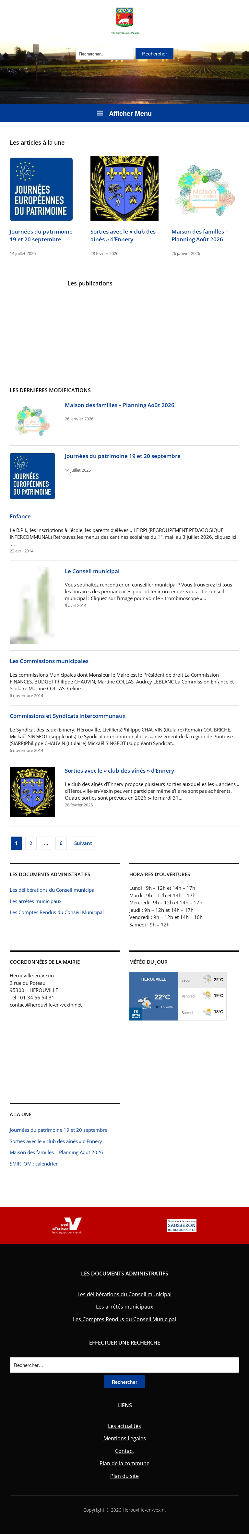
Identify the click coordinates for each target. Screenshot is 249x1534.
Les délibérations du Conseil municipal (53, 890)
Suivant (83, 843)
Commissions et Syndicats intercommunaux (67, 715)
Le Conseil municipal (92, 571)
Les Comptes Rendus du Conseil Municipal (57, 912)
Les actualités (124, 1426)
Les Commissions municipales (49, 661)
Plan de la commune (124, 1463)
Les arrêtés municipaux (36, 901)
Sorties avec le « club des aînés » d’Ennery (123, 235)
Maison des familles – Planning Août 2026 (200, 235)
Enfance (20, 516)
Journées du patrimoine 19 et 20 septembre (41, 235)
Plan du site (124, 1476)
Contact (124, 1451)
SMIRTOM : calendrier (34, 1163)
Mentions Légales (124, 1438)
